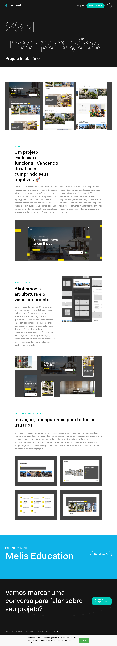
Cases (19, 631)
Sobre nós (30, 631)
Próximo (99, 554)
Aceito (83, 640)
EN (78, 6)
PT (83, 6)
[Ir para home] (13, 6)
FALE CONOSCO (95, 6)
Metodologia (43, 631)
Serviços (9, 631)
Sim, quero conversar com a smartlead (101, 601)
